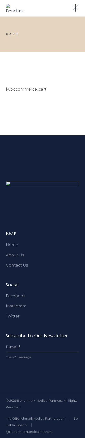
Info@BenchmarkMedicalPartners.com (36, 418)
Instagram (16, 306)
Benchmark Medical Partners (39, 400)
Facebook (16, 296)
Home (12, 245)
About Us (15, 255)
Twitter (13, 316)
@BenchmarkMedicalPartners (29, 432)
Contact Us (17, 265)
